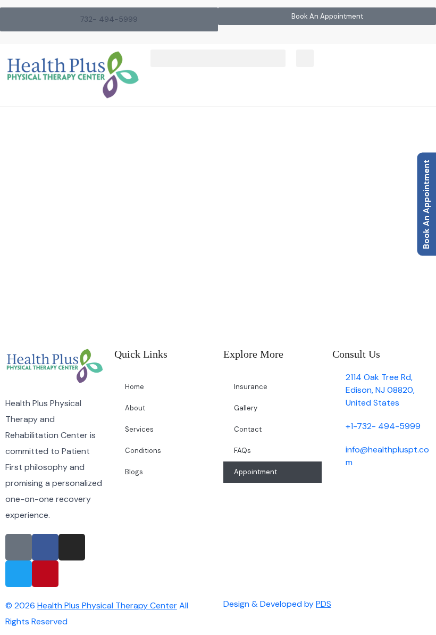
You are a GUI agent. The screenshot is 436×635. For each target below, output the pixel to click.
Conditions (143, 450)
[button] (217, 58)
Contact (248, 429)
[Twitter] (18, 573)
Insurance (250, 386)
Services (139, 429)
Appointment (255, 471)
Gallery (245, 408)
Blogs (134, 471)
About (135, 408)
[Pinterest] (45, 573)
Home (146, 190)
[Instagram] (71, 547)
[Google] (18, 547)
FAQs (242, 450)
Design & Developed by (277, 603)
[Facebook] (45, 547)
